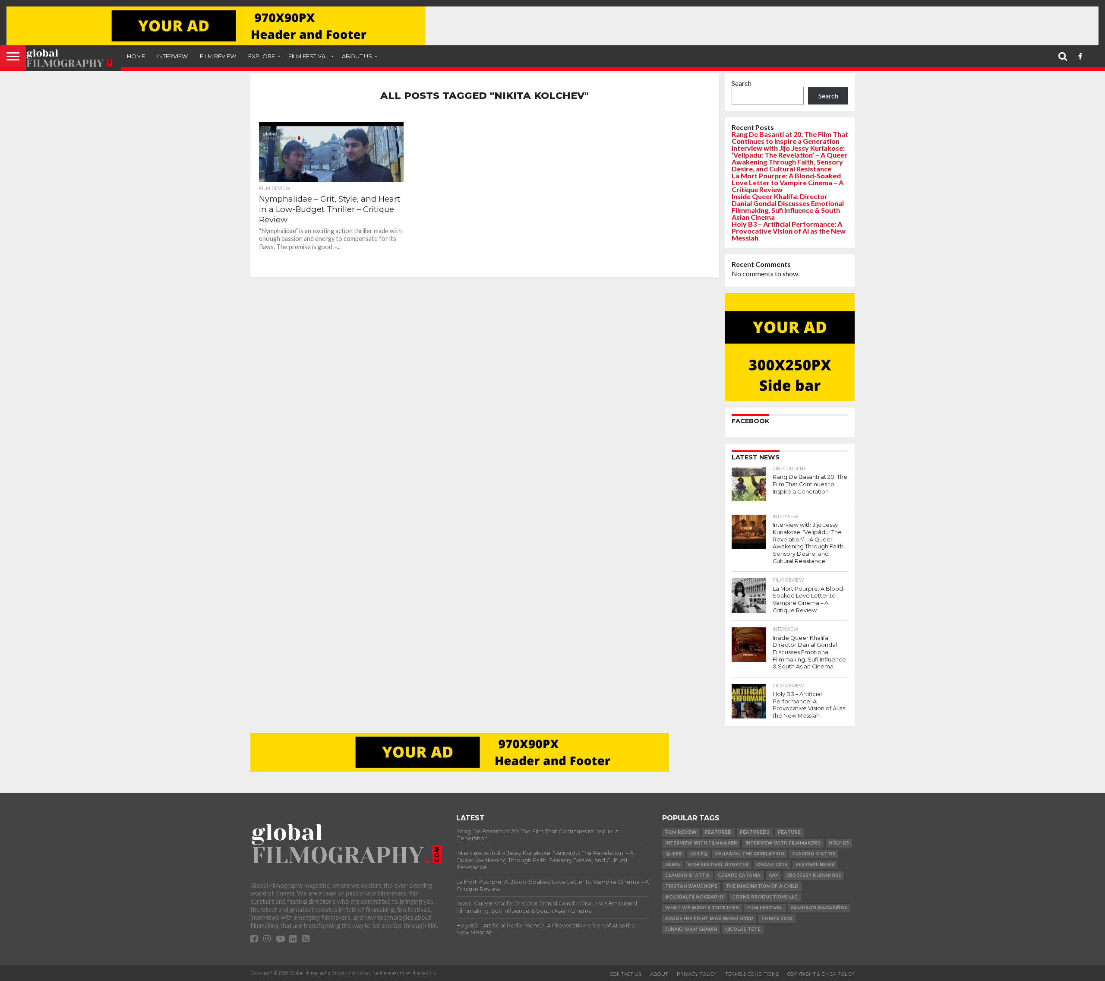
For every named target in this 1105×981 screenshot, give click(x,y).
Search (741, 83)
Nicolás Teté (743, 929)
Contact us (625, 974)
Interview (172, 56)
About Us (357, 56)
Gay (773, 875)
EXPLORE (261, 56)
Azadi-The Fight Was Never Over (709, 918)
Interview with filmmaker (701, 843)
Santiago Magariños (819, 908)
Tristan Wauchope (691, 886)
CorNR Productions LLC (765, 897)
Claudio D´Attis (687, 875)
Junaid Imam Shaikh (691, 929)
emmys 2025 (776, 918)
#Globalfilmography (694, 897)
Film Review (218, 56)
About (659, 974)
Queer (673, 854)
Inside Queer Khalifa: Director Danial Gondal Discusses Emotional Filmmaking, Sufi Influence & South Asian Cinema (788, 206)
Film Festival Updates (718, 864)
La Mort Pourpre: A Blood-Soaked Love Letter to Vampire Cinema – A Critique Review (787, 182)
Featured (718, 832)
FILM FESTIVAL (308, 56)
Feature (789, 832)
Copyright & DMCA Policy (821, 974)
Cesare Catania (739, 875)
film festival (765, 908)
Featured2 (755, 832)
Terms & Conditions (752, 974)
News (672, 864)
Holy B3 (839, 843)
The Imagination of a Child (762, 886)
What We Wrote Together (702, 908)
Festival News (815, 864)
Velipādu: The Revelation (749, 854)
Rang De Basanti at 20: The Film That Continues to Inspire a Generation (790, 137)
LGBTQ (698, 854)
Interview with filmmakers (783, 843)
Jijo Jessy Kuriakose (813, 875)
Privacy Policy (697, 974)
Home (136, 56)
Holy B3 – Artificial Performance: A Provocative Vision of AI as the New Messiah (789, 231)
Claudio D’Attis (813, 854)
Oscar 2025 (772, 864)
